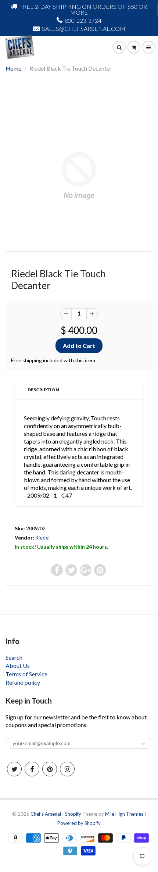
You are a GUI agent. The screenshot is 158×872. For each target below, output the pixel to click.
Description (43, 389)
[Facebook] (32, 769)
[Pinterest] (49, 769)
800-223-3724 (83, 20)
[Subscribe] (143, 744)
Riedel (42, 537)
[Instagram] (67, 769)
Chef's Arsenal (45, 814)
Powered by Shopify (79, 823)
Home (13, 68)
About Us (18, 665)
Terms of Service (26, 673)
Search (14, 657)
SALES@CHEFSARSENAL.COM (83, 28)
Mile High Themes (124, 814)
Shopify (73, 814)
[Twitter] (14, 769)
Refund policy (23, 682)
